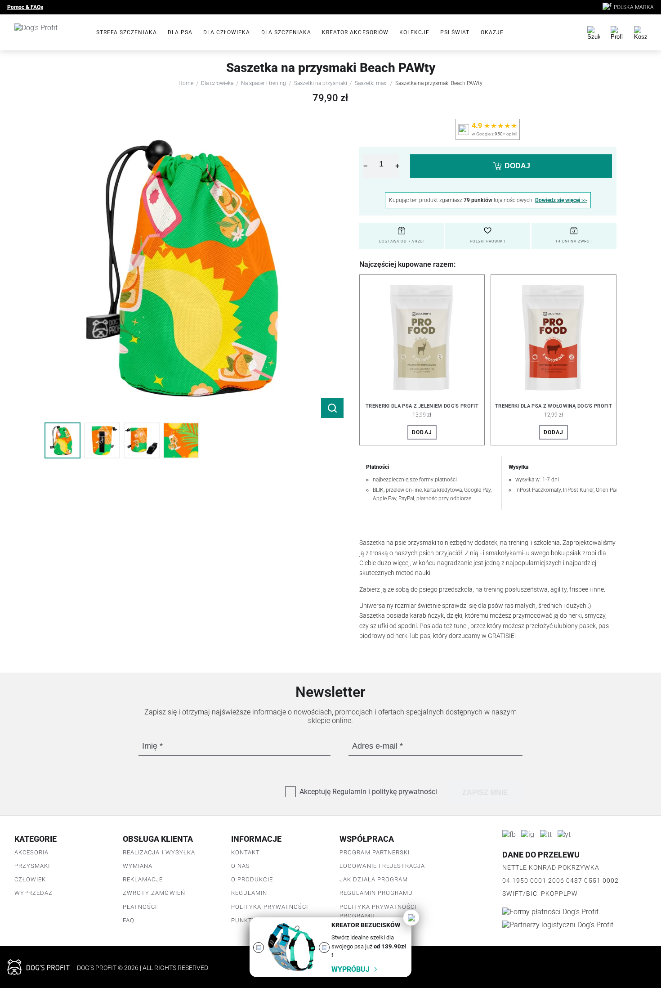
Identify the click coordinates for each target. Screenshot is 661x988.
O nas (240, 865)
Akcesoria (31, 852)
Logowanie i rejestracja (382, 865)
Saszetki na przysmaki (320, 83)
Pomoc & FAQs (25, 7)
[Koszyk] (640, 32)
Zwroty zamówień (154, 892)
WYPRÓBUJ (350, 969)
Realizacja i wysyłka (159, 852)
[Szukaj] (593, 32)
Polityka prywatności (269, 906)
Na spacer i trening (263, 83)
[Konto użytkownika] (617, 32)
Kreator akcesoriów (355, 32)
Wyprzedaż (33, 892)
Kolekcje (414, 32)
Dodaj (422, 432)
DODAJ (517, 166)
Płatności (140, 906)
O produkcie (251, 879)
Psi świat (454, 32)
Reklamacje (143, 879)
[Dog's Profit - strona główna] (48, 32)
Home (186, 83)
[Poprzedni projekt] (258, 947)
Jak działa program (373, 879)
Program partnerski (374, 852)
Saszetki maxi (371, 83)
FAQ (128, 920)
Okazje (492, 32)
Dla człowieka (226, 32)
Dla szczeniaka (286, 32)
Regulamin (249, 892)
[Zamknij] (411, 917)
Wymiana (137, 865)
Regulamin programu (376, 892)
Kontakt (245, 852)
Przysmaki (32, 865)
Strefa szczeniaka (126, 32)
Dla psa (180, 32)
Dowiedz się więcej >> (561, 200)
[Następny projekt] (324, 947)
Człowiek (30, 879)
